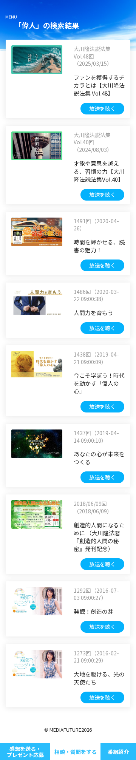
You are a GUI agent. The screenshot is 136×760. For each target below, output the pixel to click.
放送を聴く (102, 108)
